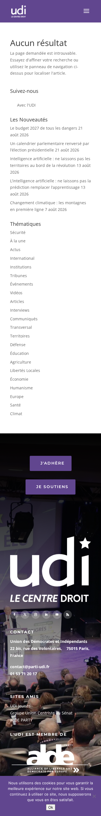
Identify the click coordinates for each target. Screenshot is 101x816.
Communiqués (24, 318)
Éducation (19, 353)
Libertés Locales (25, 370)
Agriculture (20, 362)
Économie (19, 379)
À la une (18, 240)
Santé (15, 405)
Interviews (19, 310)
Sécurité (18, 232)
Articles (17, 301)
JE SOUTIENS (52, 486)
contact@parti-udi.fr (29, 666)
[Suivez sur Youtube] (57, 614)
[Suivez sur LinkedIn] (46, 614)
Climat (16, 413)
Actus (15, 249)
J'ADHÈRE (52, 463)
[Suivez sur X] (25, 614)
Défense (18, 344)
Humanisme (21, 387)
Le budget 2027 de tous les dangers (43, 128)
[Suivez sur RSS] (67, 614)
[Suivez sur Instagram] (35, 614)
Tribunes (18, 275)
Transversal (21, 327)
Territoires (20, 336)
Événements (21, 284)
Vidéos (16, 292)
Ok (50, 807)
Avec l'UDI (26, 105)
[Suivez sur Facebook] (14, 614)
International (22, 258)
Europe (17, 396)
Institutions (20, 267)
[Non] (94, 796)
